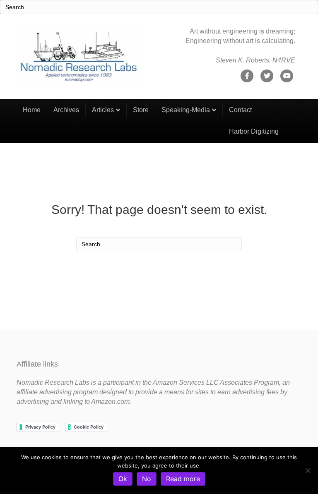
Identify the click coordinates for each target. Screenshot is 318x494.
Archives (66, 109)
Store (141, 109)
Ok (122, 479)
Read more (183, 479)
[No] (308, 470)
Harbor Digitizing (254, 131)
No (146, 479)
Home (32, 109)
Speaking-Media (185, 109)
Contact (240, 109)
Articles (103, 109)
